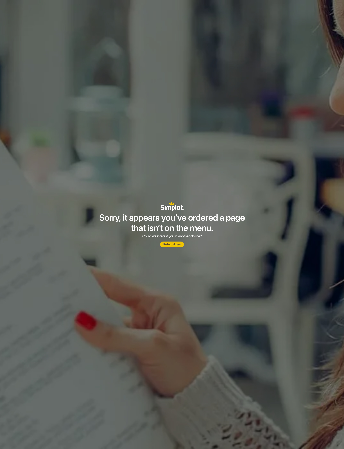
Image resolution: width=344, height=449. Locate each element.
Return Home (172, 244)
